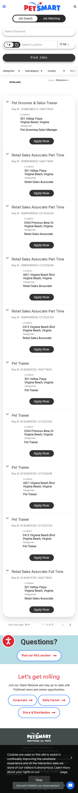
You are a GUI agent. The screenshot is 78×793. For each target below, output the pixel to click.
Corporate (20, 700)
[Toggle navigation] (4, 6)
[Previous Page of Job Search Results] (63, 624)
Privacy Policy (50, 772)
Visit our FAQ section (36, 655)
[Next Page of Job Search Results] (70, 624)
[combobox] (37, 31)
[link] (39, 122)
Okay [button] (39, 780)
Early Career (51, 700)
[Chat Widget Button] (70, 785)
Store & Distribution (36, 712)
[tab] (25, 18)
